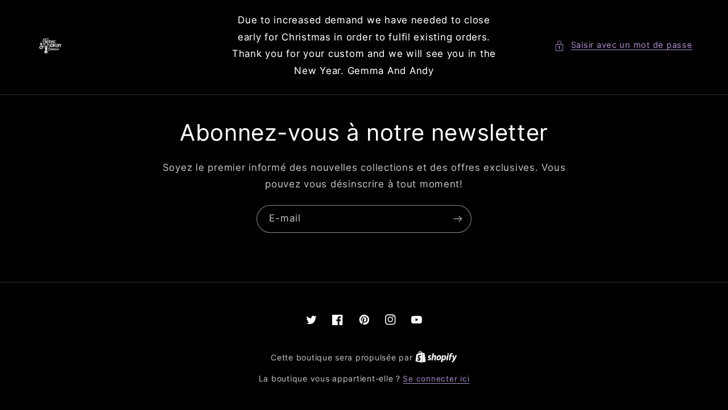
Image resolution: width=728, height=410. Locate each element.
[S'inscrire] (458, 219)
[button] (623, 45)
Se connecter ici (436, 378)
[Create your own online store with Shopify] (436, 357)
